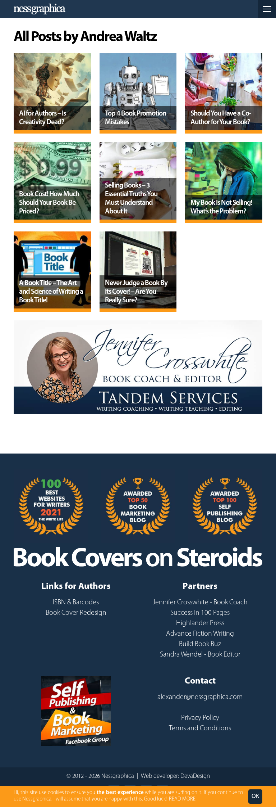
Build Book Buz (200, 644)
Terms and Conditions (200, 728)
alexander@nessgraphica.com (200, 697)
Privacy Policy (200, 718)
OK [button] (255, 796)
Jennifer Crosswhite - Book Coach (200, 602)
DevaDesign (195, 776)
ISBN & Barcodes (76, 602)
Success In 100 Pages (200, 613)
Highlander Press (200, 623)
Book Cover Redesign (76, 613)
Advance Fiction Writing (200, 633)
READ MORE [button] (182, 799)
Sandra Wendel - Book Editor (200, 654)
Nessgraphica (39, 9)
